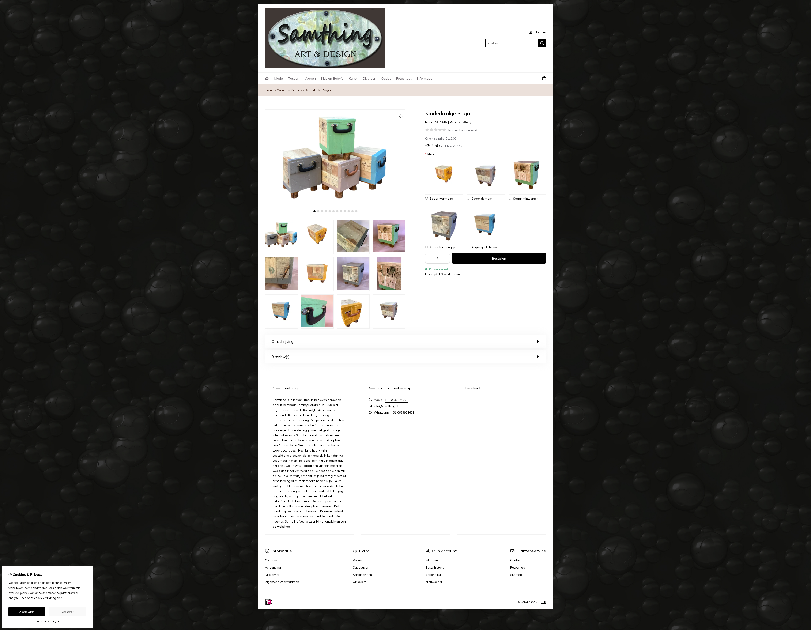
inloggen (539, 32)
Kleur (429, 154)
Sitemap (516, 575)
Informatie (424, 78)
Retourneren (518, 567)
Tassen (293, 78)
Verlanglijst (433, 575)
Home (269, 90)
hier (59, 598)
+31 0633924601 (396, 400)
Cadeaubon (361, 567)
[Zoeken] (542, 43)
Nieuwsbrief (434, 582)
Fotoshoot (404, 78)
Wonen (310, 78)
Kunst (353, 78)
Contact (515, 560)
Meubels (296, 90)
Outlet (386, 78)
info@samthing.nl (386, 406)
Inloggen (432, 560)
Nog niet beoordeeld (462, 130)
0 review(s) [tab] (281, 356)
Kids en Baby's (332, 78)
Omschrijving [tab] (282, 341)
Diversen (369, 78)
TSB (543, 601)
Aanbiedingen (362, 575)
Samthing (465, 122)
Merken (358, 560)
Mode (278, 78)
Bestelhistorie (435, 567)
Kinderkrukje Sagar (319, 90)
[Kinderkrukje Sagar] (335, 214)
